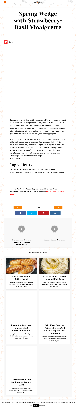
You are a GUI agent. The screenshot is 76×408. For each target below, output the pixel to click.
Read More (43, 405)
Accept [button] (36, 405)
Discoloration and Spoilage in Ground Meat (21, 382)
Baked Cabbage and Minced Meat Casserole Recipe (21, 328)
